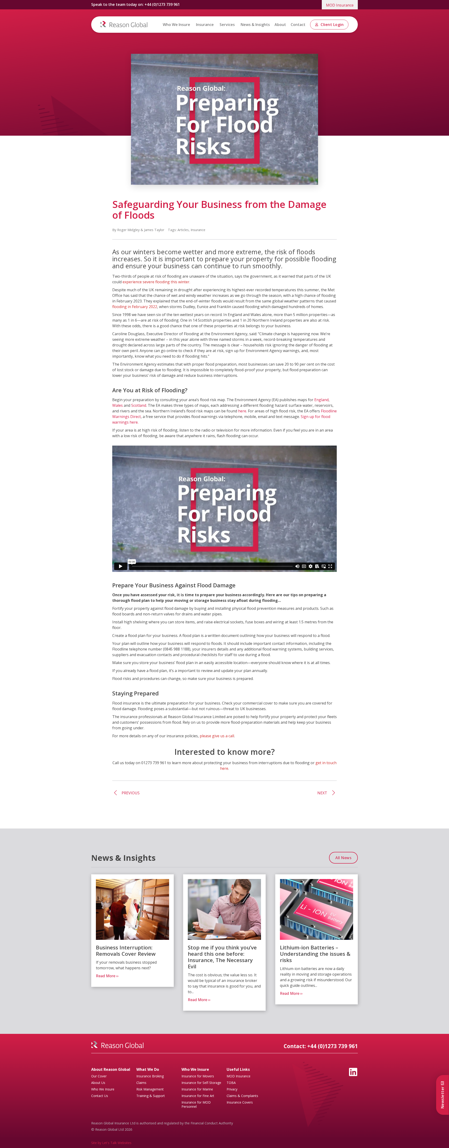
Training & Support (150, 1096)
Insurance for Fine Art (197, 1096)
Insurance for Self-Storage (201, 1083)
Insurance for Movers (197, 1076)
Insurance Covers (240, 1102)
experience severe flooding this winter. (156, 281)
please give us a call (217, 735)
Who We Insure (102, 1089)
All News (343, 857)
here (242, 411)
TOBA (231, 1083)
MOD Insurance (340, 5)
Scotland (138, 405)
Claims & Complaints (242, 1096)
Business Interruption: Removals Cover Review (126, 950)
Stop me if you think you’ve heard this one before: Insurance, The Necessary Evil (222, 957)
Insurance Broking (150, 1076)
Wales (117, 405)
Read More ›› (107, 975)
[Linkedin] (353, 1072)
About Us (98, 1083)
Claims (141, 1083)
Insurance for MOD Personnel (196, 1104)
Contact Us (99, 1096)
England (321, 399)
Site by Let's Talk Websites (111, 1143)
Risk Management (150, 1089)
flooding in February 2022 (134, 306)
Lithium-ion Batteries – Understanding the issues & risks (315, 954)
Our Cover (99, 1076)
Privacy (232, 1089)
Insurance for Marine (197, 1089)
